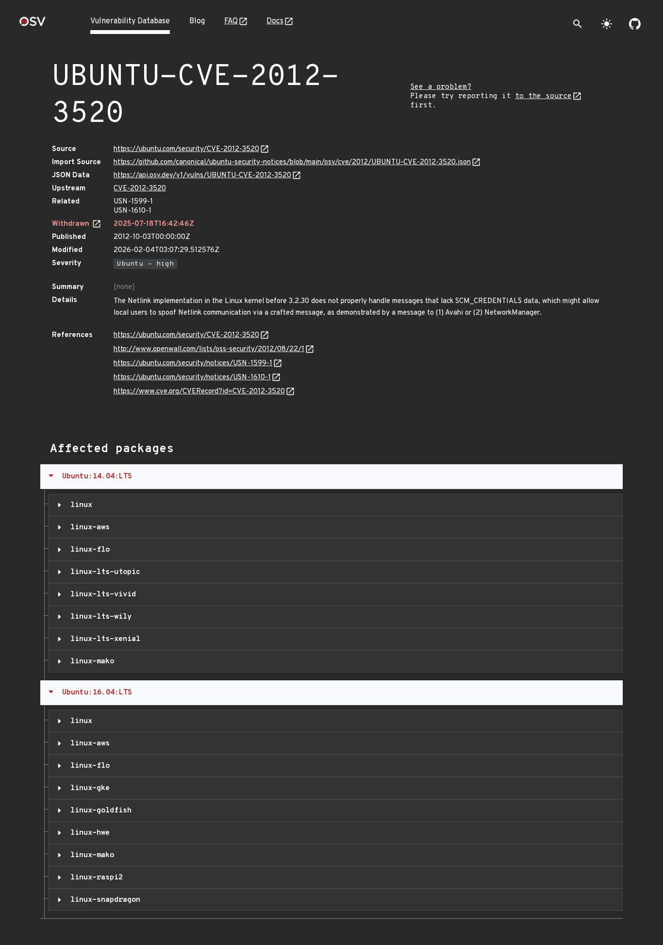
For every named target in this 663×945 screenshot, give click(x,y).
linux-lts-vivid (101, 594)
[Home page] (32, 24)
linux (79, 505)
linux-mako (90, 661)
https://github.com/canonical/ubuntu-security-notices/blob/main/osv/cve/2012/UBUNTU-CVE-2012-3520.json (292, 162)
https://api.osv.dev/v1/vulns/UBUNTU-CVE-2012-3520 (202, 175)
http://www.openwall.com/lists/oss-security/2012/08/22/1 (209, 349)
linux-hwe (88, 833)
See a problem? (440, 87)
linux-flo (88, 550)
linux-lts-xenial (103, 639)
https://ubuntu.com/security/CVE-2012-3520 (186, 149)
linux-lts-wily (99, 617)
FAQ (231, 21)
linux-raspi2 (94, 877)
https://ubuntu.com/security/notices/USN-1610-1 (192, 377)
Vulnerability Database (130, 21)
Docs (274, 21)
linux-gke (88, 788)
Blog (197, 21)
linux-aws (88, 527)
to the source (543, 96)
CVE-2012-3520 (140, 188)
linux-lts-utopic (103, 572)
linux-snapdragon (103, 900)
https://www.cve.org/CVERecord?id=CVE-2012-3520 (199, 391)
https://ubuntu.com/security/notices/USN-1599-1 (193, 363)
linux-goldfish (99, 810)
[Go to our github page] (635, 24)
